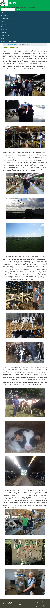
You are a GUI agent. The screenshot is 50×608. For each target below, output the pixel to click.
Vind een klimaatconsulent (9, 41)
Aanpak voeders (6, 35)
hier (12, 70)
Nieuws (3, 21)
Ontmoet (3, 27)
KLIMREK (12, 3)
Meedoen (4, 24)
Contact (3, 32)
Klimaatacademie (6, 18)
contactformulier (41, 606)
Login (7, 605)
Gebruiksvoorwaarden (23, 604)
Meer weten (4, 15)
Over (2, 12)
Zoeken (18, 9)
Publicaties (4, 38)
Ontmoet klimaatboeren (13, 44)
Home (5, 44)
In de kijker (4, 30)
